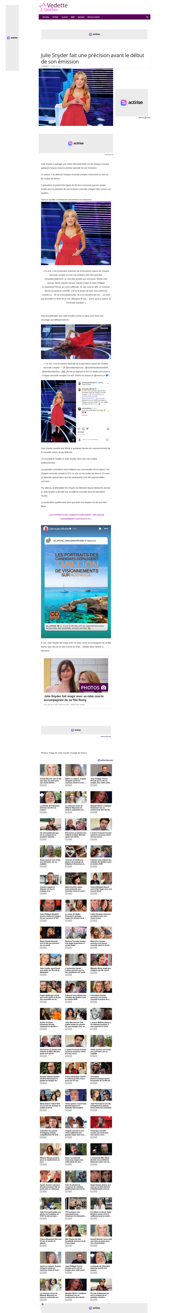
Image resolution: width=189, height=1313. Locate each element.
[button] (147, 17)
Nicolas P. (46, 66)
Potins (55, 17)
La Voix (64, 17)
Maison (81, 17)
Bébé (73, 17)
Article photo (94, 17)
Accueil (46, 17)
